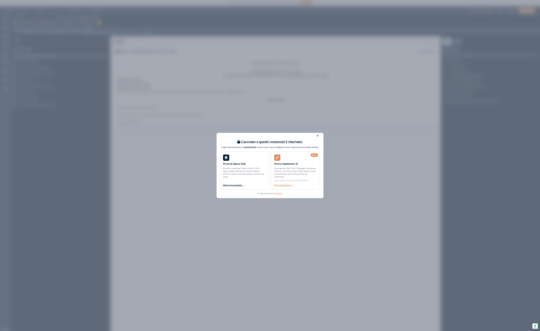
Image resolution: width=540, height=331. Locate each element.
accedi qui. (278, 193)
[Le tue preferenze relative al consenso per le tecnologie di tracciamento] (535, 326)
